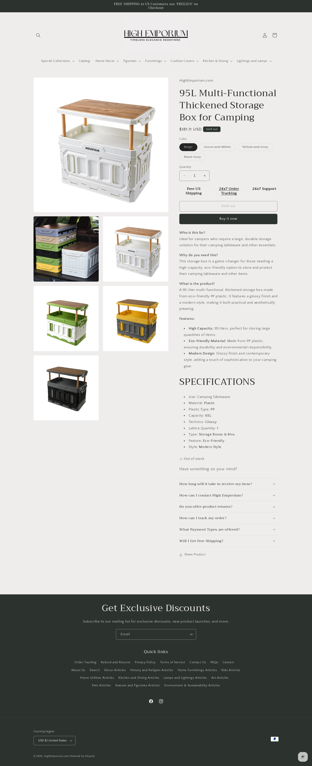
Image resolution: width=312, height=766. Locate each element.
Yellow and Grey (257, 148)
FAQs (214, 662)
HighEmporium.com (56, 756)
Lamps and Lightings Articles (185, 678)
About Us (78, 670)
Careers (228, 662)
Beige (190, 148)
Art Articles (220, 678)
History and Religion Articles (151, 670)
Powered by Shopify (82, 756)
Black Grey (195, 158)
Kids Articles (230, 670)
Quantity (185, 167)
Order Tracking (85, 662)
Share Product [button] (194, 554)
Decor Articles (115, 670)
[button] (38, 35)
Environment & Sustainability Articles (192, 685)
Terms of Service (172, 662)
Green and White (220, 148)
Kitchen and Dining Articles (138, 678)
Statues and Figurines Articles (137, 685)
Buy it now (228, 219)
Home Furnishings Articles (197, 670)
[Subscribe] (191, 634)
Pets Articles (101, 685)
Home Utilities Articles (97, 678)
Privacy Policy (145, 662)
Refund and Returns (115, 662)
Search (95, 670)
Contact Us (198, 662)
